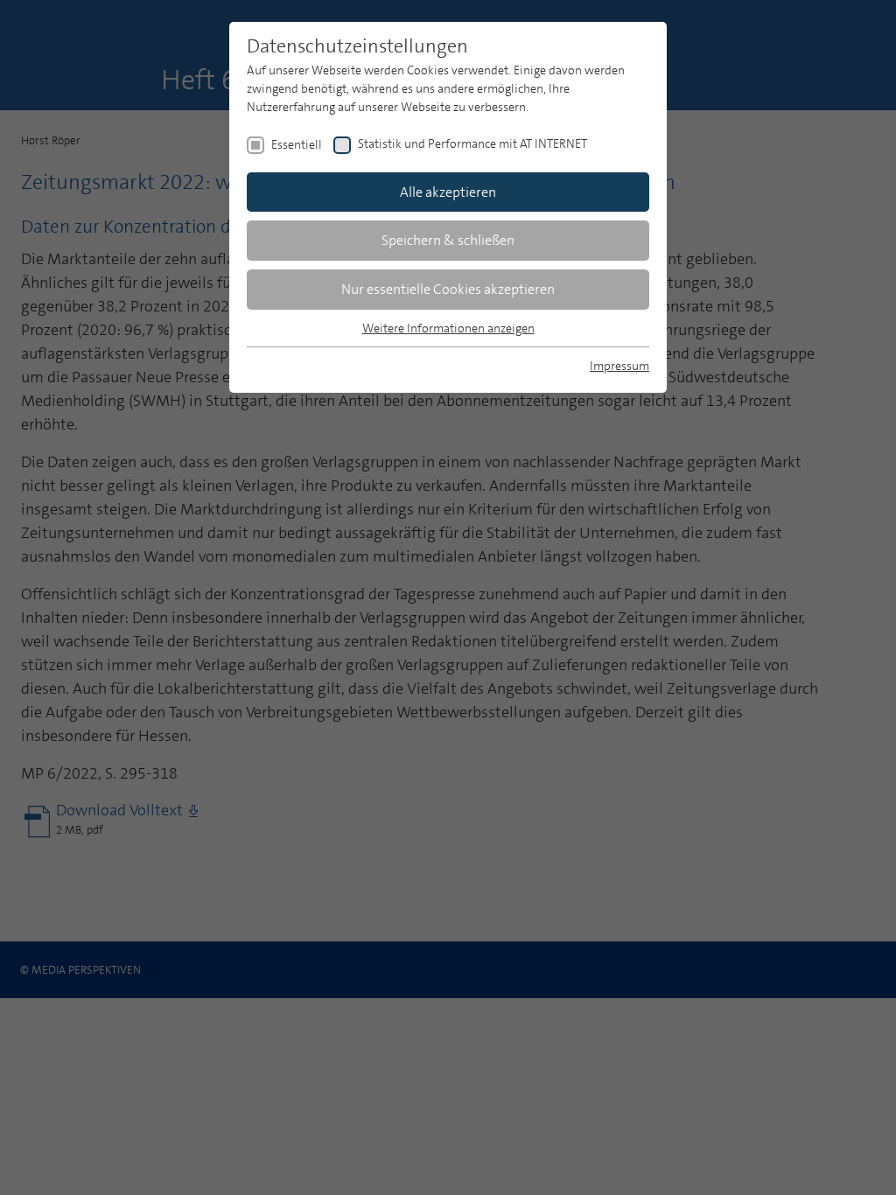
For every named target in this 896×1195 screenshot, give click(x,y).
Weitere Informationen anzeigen (448, 328)
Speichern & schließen (448, 240)
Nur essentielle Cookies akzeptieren (448, 289)
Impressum (619, 366)
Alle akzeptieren (448, 192)
